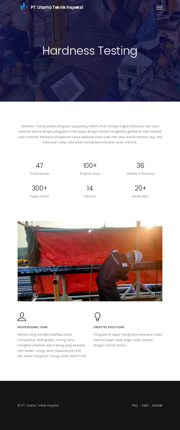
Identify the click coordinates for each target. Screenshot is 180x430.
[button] (25, 294)
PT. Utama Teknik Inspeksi (57, 7)
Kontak (157, 405)
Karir (145, 405)
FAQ (135, 405)
